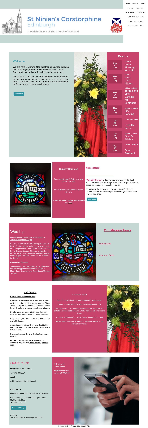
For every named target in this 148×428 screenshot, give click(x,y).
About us (139, 8)
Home (128, 4)
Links (141, 25)
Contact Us (141, 12)
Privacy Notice (64, 426)
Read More (19, 94)
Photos (130, 8)
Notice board (133, 25)
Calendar (131, 17)
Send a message (18, 408)
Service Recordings (135, 21)
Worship (140, 17)
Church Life (129, 12)
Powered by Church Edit (80, 426)
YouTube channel (138, 4)
